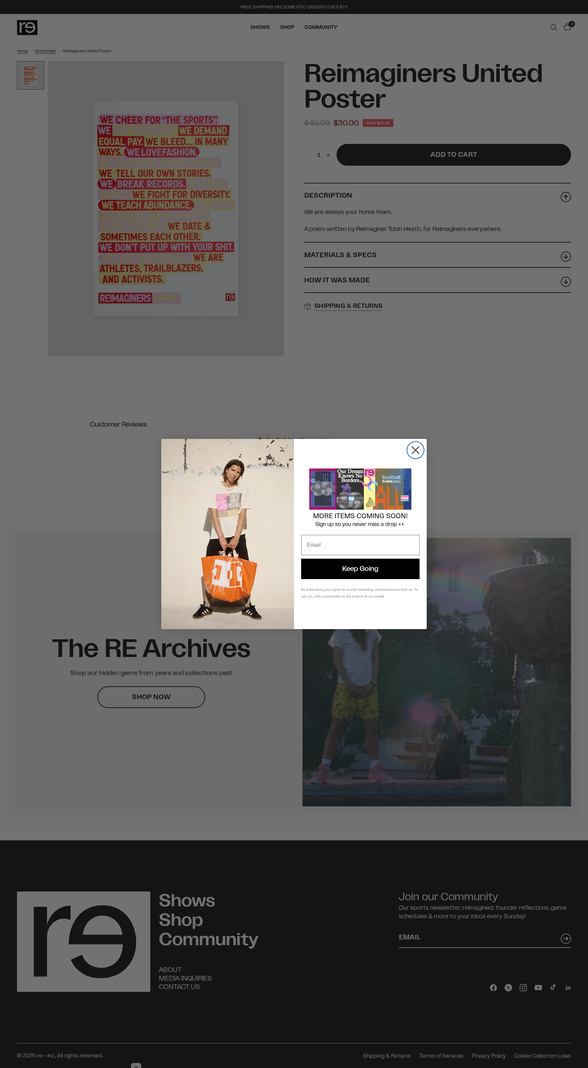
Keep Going (360, 568)
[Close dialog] (415, 450)
